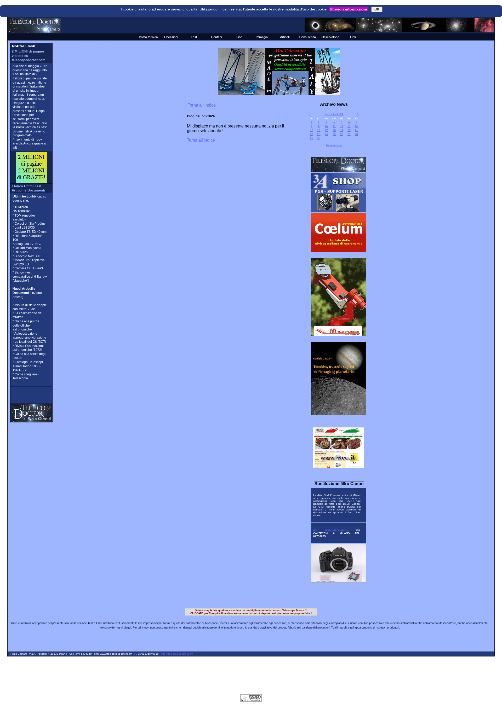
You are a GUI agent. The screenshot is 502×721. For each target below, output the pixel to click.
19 (341, 130)
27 (349, 134)
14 (356, 126)
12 (341, 126)
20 (349, 130)
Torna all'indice (202, 105)
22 (311, 134)
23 (318, 134)
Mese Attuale (334, 145)
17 (326, 130)
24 (326, 134)
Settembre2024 (333, 114)
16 (318, 130)
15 (311, 130)
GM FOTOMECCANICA (330, 530)
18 (334, 130)
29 (311, 138)
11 (334, 126)
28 (356, 134)
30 (318, 138)
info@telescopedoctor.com (177, 653)
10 (326, 126)
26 (341, 134)
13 (349, 126)
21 (356, 130)
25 (334, 134)
